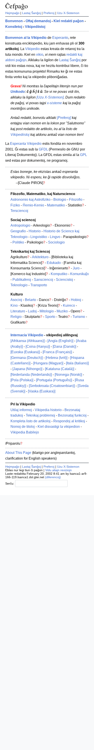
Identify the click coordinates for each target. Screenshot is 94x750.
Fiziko (15, 205)
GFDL (43, 149)
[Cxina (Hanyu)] (38, 346)
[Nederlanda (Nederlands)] (31, 374)
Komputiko (59, 274)
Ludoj (32, 311)
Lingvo (55, 237)
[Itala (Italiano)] (77, 363)
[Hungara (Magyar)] (48, 363)
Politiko (18, 242)
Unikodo (17, 91)
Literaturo (17, 311)
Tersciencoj (19, 211)
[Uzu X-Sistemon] (50, 97)
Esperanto (60, 37)
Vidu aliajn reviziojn (58, 470)
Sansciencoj (43, 279)
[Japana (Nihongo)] (27, 369)
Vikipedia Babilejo (24, 432)
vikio (39, 54)
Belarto (30, 300)
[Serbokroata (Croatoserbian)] (52, 386)
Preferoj (49, 13)
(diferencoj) (53, 477)
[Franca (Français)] (57, 352)
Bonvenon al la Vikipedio (26, 37)
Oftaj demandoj (38, 21)
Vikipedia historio (48, 410)
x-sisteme (54, 103)
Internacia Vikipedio (26, 335)
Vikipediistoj (35, 27)
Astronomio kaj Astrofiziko (30, 199)
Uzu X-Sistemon (68, 13)
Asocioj (16, 300)
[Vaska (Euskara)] (41, 391)
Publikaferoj (21, 279)
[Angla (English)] (60, 341)
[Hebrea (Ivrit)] (56, 358)
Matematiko (56, 205)
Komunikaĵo (79, 274)
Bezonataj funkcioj (72, 415)
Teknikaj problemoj (40, 415)
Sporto (50, 317)
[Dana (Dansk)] (64, 346)
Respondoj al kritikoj (69, 421)
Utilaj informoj (21, 410)
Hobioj (76, 300)
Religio (16, 317)
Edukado (54, 263)
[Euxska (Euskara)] (25, 352)
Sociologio (56, 242)
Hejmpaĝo (12, 13)
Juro (76, 268)
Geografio (18, 231)
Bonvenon (14, 21)
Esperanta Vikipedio (26, 143)
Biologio (59, 199)
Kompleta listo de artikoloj (30, 421)
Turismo (79, 317)
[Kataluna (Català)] (59, 369)
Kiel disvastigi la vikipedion (59, 426)
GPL (83, 155)
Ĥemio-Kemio (33, 205)
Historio (35, 231)
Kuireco (69, 305)
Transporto (38, 285)
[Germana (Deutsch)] (26, 358)
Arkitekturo (40, 257)
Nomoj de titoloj (22, 426)
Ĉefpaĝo (16, 5)
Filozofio (75, 199)
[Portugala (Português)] (54, 380)
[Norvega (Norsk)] (68, 374)
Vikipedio (32, 49)
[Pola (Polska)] (21, 380)
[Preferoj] (64, 118)
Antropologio (20, 225)
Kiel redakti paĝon (69, 21)
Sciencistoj (64, 279)
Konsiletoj (13, 27)
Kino (14, 305)
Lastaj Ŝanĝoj (31, 13)
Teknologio (19, 285)
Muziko (62, 311)
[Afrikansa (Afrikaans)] (27, 341)
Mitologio (47, 311)
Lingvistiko (38, 237)
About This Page (18, 453)
